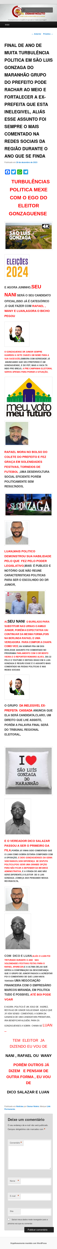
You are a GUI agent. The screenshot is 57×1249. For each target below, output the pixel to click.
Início (7, 24)
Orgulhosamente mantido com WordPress (28, 1243)
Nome (14, 1180)
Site (11, 1211)
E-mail (14, 1195)
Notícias (19, 1106)
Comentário (16, 1142)
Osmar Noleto (33, 1106)
